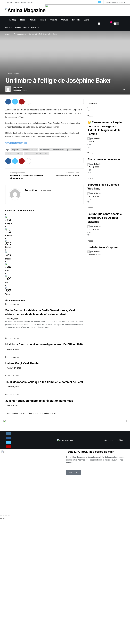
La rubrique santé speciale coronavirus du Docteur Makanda (104, 218)
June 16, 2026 (12, 318)
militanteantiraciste (14, 153)
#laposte (15, 150)
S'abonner (46, 190)
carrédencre (45, 150)
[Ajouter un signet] (81, 101)
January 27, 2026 (14, 368)
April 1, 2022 (94, 141)
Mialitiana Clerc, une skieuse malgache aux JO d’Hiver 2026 (44, 344)
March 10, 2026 (13, 349)
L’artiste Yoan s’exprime (102, 247)
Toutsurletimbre (42, 153)
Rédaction (17, 87)
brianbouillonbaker (29, 150)
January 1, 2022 (95, 254)
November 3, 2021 (20, 90)
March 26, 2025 (13, 386)
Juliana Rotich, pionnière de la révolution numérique (39, 401)
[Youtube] (8, 446)
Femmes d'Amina (12, 73)
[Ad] (65, 425)
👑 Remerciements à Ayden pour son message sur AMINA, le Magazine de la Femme (105, 128)
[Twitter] (99, 2)
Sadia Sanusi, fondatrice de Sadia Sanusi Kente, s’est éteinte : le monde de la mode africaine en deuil (40, 312)
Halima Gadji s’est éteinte (21, 363)
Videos (90, 116)
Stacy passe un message (103, 159)
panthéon (29, 153)
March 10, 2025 (13, 405)
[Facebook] (8, 438)
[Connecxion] (123, 23)
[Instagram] (8, 433)
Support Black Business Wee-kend (103, 186)
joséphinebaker (73, 150)
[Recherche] (104, 23)
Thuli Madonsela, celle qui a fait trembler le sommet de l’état (44, 382)
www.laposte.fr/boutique (16, 142)
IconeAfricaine (58, 150)
